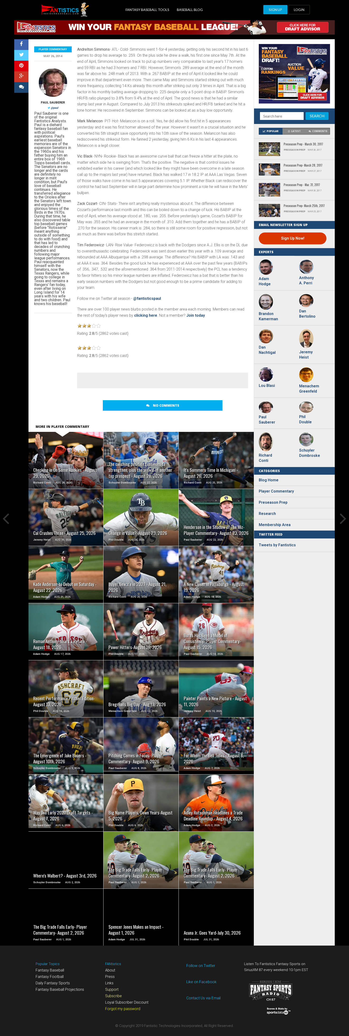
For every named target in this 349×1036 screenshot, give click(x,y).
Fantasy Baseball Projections (60, 989)
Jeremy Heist (306, 355)
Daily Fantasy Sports (53, 983)
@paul (54, 107)
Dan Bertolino (307, 314)
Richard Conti (265, 458)
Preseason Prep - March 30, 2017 (303, 144)
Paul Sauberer (53, 102)
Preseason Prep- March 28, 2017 (303, 165)
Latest (296, 131)
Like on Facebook (201, 982)
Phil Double (305, 419)
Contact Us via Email (203, 998)
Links (109, 983)
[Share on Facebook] (21, 44)
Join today (195, 315)
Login (299, 10)
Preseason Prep (273, 502)
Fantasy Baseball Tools (147, 10)
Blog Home (268, 480)
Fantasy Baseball (50, 970)
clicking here (145, 315)
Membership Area (275, 525)
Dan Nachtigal (267, 350)
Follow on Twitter (200, 965)
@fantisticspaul (147, 298)
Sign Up (275, 10)
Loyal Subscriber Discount (126, 1002)
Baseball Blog (190, 10)
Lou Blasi (267, 385)
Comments (319, 131)
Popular (272, 131)
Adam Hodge (265, 281)
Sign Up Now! (292, 238)
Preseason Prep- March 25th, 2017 (304, 206)
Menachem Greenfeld (308, 389)
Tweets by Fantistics (277, 545)
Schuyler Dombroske (308, 453)
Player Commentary (53, 49)
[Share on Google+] (21, 76)
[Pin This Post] (21, 66)
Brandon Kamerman (268, 316)
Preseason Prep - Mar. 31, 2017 (302, 185)
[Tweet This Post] (21, 55)
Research (267, 513)
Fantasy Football (50, 976)
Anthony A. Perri (306, 280)
